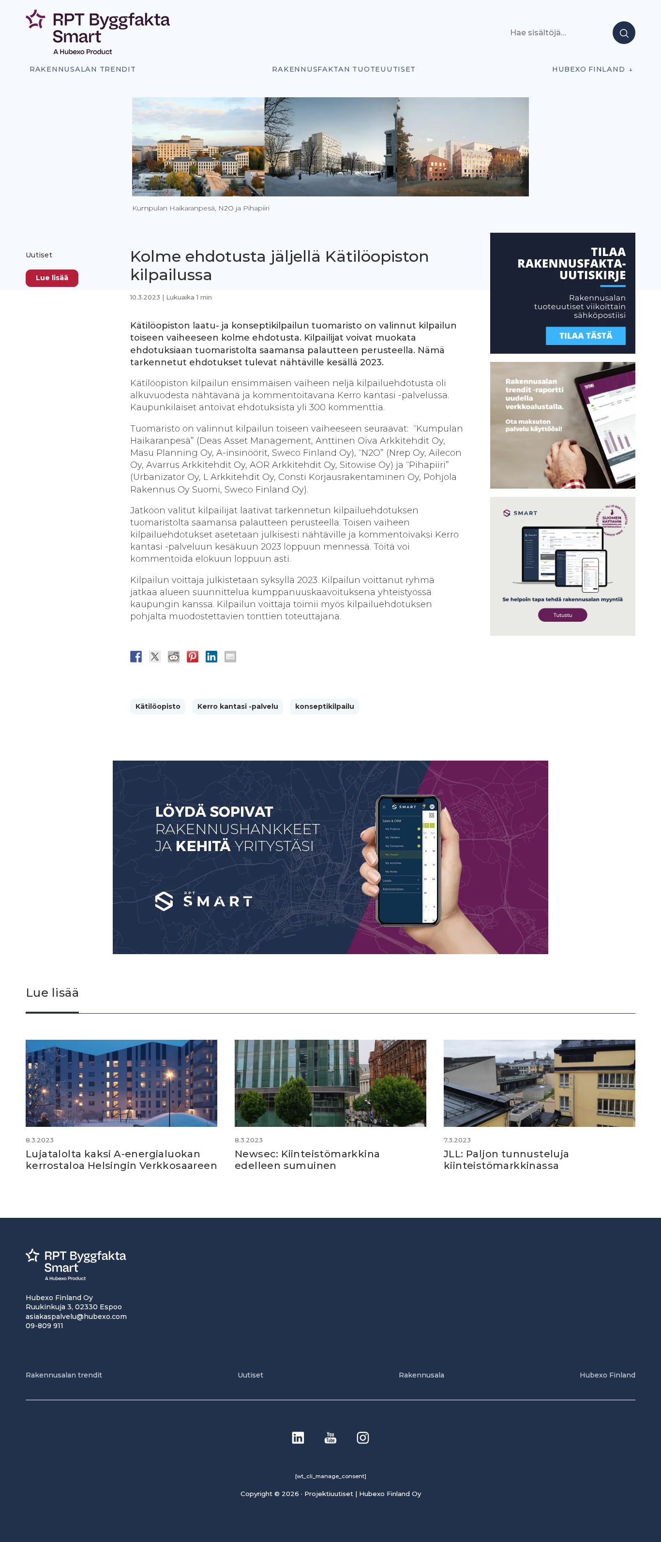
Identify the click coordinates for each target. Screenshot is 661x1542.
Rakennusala (421, 1375)
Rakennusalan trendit (83, 69)
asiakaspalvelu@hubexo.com (76, 1316)
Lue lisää (52, 277)
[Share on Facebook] (136, 656)
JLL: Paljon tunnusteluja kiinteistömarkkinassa (507, 1159)
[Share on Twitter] (155, 656)
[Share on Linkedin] (211, 656)
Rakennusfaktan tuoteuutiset (344, 69)
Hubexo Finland (588, 69)
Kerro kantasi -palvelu (237, 706)
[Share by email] (230, 656)
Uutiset (39, 255)
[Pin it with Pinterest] (192, 656)
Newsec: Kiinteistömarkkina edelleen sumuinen (307, 1159)
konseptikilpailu (324, 706)
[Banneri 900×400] (330, 951)
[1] (562, 351)
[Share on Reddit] (174, 656)
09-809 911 (44, 1325)
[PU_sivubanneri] (562, 486)
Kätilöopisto (157, 706)
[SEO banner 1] (562, 632)
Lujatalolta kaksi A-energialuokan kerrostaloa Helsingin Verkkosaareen (121, 1159)
